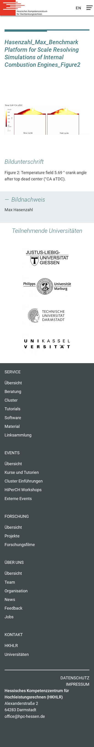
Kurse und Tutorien (22, 472)
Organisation (16, 591)
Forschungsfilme (20, 544)
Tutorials (12, 409)
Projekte (12, 536)
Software (13, 418)
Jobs (9, 617)
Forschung (17, 516)
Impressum (77, 684)
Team (10, 582)
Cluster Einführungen (24, 481)
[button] (47, 119)
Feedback (13, 608)
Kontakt (14, 634)
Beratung (13, 391)
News (10, 599)
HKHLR (11, 645)
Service (13, 372)
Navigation (88, 9)
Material (12, 426)
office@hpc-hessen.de (25, 716)
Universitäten (17, 654)
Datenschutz (74, 678)
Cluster (11, 400)
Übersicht (13, 383)
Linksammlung (18, 435)
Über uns (14, 562)
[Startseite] (25, 8)
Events (12, 453)
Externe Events (18, 498)
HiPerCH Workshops (23, 490)
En (78, 8)
